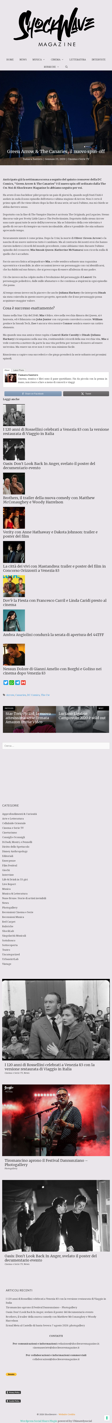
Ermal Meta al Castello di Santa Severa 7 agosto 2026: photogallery (45, 1325)
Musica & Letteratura (15, 893)
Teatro (6, 949)
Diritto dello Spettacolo (15, 846)
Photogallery (10, 907)
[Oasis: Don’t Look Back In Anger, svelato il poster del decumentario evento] (56, 1249)
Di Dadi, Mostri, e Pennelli (17, 842)
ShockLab (8, 931)
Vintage (6, 964)
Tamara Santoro (28, 375)
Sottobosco (8, 940)
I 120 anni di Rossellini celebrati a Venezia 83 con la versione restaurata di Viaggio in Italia (50, 1067)
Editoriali (7, 856)
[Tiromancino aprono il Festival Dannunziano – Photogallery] (56, 1154)
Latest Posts (18, 370)
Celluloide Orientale (14, 823)
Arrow (81, 198)
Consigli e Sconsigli (13, 837)
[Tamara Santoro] (10, 381)
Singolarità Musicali (14, 935)
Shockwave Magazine (31, 187)
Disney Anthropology (15, 851)
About (7, 370)
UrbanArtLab (10, 959)
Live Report (9, 884)
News (23, 59)
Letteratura (77, 59)
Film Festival (9, 865)
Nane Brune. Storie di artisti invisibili (24, 898)
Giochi (6, 870)
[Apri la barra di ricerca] (66, 66)
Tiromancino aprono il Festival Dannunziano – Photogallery (46, 1162)
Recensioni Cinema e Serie (17, 912)
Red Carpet (8, 921)
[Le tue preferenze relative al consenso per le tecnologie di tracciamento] (107, 1418)
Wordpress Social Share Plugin (39, 1421)
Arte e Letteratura (13, 818)
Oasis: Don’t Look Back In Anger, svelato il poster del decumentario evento (51, 1258)
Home (10, 59)
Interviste (99, 59)
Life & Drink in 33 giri (15, 879)
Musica (37, 59)
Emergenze (9, 860)
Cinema (55, 59)
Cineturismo (9, 832)
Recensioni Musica (13, 917)
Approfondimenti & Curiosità (19, 814)
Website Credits (67, 1414)
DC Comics (33, 695)
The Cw (45, 695)
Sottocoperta (10, 945)
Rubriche (50, 66)
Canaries (20, 695)
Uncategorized (11, 954)
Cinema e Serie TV (78, 159)
